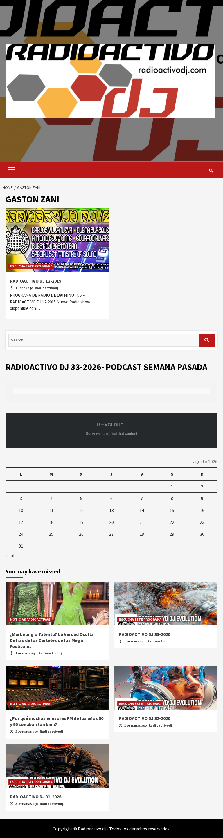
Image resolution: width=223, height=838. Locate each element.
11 (51, 510)
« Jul (10, 555)
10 (21, 510)
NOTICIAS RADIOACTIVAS (30, 619)
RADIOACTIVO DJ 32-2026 (144, 718)
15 (172, 510)
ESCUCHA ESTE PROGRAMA (31, 266)
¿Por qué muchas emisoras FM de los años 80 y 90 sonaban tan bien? (56, 721)
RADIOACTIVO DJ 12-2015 (35, 281)
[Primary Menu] (10, 170)
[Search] (211, 170)
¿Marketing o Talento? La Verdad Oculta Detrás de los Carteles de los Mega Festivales (52, 640)
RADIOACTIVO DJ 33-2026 (144, 634)
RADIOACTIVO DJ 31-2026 (35, 796)
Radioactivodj (46, 288)
